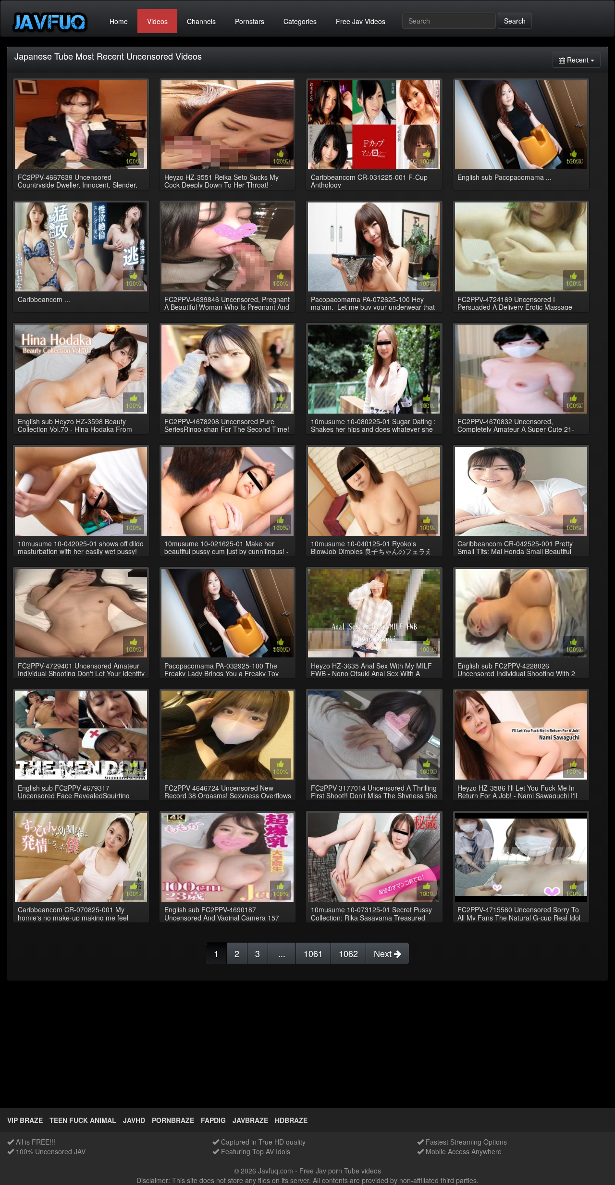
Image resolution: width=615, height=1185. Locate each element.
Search (515, 20)
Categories (300, 21)
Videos (157, 21)
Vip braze (25, 1120)
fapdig (213, 1120)
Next (384, 953)
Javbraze (250, 1120)
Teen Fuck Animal (82, 1120)
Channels (201, 21)
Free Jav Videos (360, 21)
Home (119, 21)
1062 (348, 953)
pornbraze (173, 1120)
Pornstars (249, 21)
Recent (583, 59)
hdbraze (291, 1120)
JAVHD (134, 1120)
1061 (313, 953)
